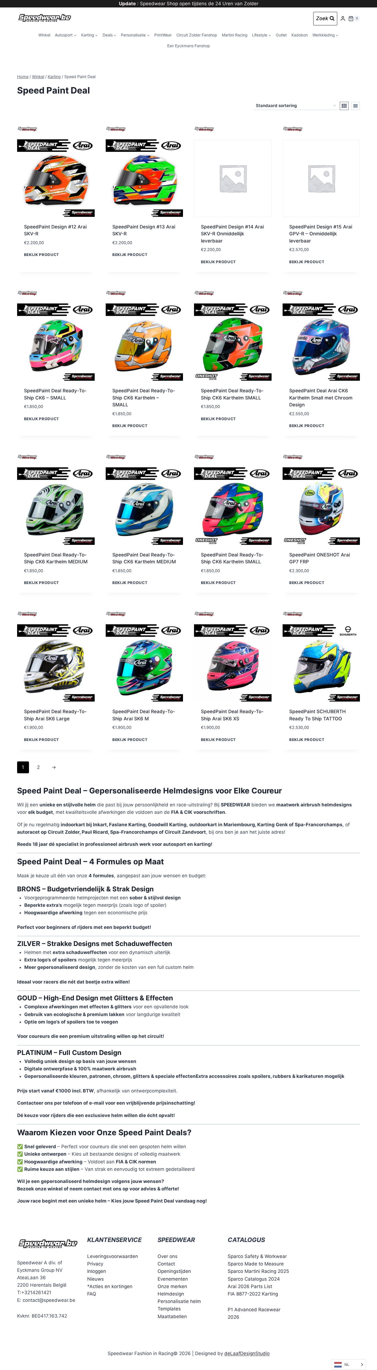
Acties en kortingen (110, 1286)
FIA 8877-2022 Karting (253, 1293)
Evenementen (173, 1278)
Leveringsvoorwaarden (112, 1256)
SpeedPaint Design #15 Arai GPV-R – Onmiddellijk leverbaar (320, 234)
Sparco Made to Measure (256, 1264)
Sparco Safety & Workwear (257, 1256)
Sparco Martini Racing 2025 (258, 1271)
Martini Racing (235, 35)
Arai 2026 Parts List (250, 1286)
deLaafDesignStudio (247, 1353)
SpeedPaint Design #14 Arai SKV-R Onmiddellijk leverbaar (232, 234)
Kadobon (299, 35)
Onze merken (172, 1286)
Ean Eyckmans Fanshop (188, 45)
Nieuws (95, 1278)
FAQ (91, 1293)
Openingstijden (174, 1271)
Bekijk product (41, 254)
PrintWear (163, 35)
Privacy (95, 1264)
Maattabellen (172, 1316)
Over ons (167, 1256)
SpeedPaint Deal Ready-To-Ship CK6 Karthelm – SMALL (143, 397)
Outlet (281, 35)
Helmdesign (171, 1293)
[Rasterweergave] (344, 106)
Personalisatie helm (179, 1301)
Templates (169, 1309)
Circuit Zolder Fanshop (196, 35)
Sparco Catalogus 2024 (254, 1278)
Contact (166, 1264)
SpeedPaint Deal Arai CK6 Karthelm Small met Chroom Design (320, 397)
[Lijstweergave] (355, 106)
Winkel (44, 35)
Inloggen (96, 1271)
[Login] (343, 18)
